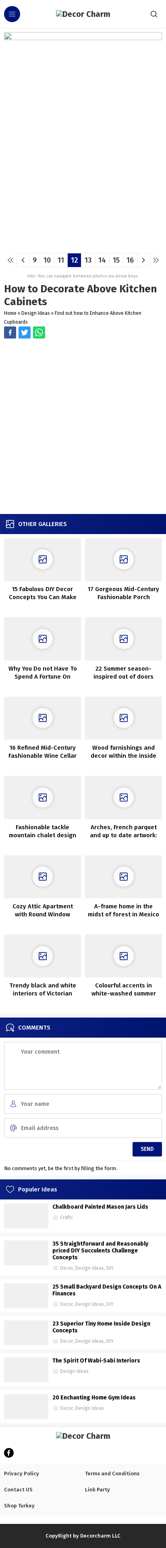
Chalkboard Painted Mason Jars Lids (100, 1206)
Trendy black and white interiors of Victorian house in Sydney (42, 993)
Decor (66, 1268)
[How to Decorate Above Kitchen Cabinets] (83, 244)
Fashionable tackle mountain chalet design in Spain (42, 835)
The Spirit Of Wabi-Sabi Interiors (96, 1360)
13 (88, 260)
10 (47, 260)
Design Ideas (35, 313)
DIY (110, 1268)
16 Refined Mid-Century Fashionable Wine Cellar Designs (42, 755)
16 (130, 260)
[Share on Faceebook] (25, 332)
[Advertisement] (83, 427)
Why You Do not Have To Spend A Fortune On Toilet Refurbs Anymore (42, 676)
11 (61, 260)
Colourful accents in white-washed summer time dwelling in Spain (123, 993)
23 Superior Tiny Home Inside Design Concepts (101, 1327)
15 (116, 260)
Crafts (66, 1217)
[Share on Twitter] (39, 332)
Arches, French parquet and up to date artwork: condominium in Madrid (123, 835)
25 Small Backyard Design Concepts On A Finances (106, 1290)
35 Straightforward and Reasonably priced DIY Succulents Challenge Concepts (100, 1250)
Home (10, 313)
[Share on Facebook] (10, 332)
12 (74, 260)
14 (102, 260)
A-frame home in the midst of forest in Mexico (123, 910)
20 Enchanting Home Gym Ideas (94, 1397)
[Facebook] (9, 1453)
